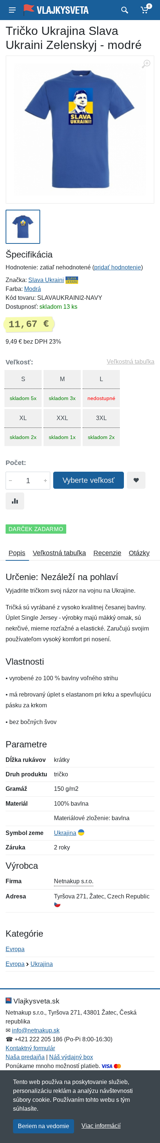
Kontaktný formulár (30, 1048)
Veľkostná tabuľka (130, 361)
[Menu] (12, 10)
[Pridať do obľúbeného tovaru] (136, 480)
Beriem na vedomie (43, 1126)
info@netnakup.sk (36, 1030)
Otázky (139, 553)
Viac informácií (101, 1126)
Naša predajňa (25, 1057)
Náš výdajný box (71, 1057)
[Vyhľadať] (124, 10)
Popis (17, 553)
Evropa (15, 949)
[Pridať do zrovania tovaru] (15, 501)
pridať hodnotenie (117, 267)
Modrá (32, 289)
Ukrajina (65, 833)
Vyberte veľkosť (89, 480)
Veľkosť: (19, 362)
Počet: (16, 462)
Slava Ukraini (46, 280)
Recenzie (107, 553)
